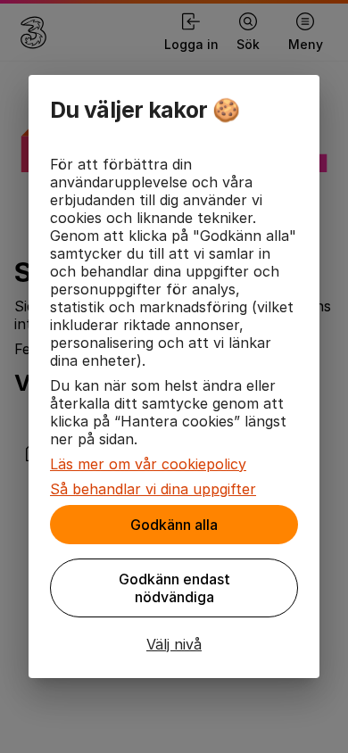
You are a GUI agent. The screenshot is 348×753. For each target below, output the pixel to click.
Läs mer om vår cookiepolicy (148, 464)
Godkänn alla (174, 525)
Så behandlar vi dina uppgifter (153, 489)
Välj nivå (174, 644)
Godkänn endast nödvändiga (174, 588)
